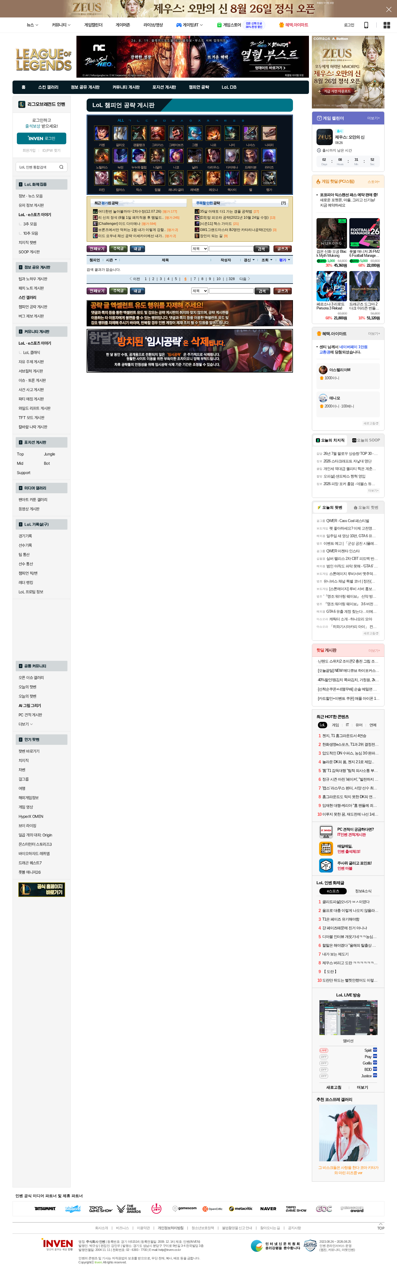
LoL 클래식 (31, 352)
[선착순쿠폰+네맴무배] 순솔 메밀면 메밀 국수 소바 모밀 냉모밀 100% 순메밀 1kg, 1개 (349, 689)
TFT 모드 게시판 (31, 417)
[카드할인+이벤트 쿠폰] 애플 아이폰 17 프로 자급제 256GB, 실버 (349, 698)
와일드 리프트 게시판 (34, 408)
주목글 (118, 248)
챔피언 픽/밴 (28, 573)
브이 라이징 (27, 825)
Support (24, 472)
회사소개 (101, 1228)
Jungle (49, 454)
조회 (265, 260)
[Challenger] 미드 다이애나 (119, 224)
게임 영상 (26, 807)
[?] (283, 203)
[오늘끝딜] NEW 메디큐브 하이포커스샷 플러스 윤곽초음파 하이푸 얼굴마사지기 (349, 670)
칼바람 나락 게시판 (33, 427)
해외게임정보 (28, 797)
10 (219, 279)
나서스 (250, 145)
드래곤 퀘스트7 (30, 863)
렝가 (269, 189)
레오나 (213, 189)
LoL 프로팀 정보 (31, 592)
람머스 (120, 189)
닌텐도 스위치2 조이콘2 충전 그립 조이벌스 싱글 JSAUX (349, 661)
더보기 (362, 1087)
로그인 (349, 25)
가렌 (102, 145)
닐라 (195, 167)
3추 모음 (30, 224)
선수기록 (25, 545)
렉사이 (232, 189)
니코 (176, 167)
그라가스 (157, 145)
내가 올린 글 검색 (137, 248)
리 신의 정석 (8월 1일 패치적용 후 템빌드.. (131, 218)
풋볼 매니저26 (30, 872)
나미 (232, 145)
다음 (242, 279)
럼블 (157, 189)
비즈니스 (122, 1228)
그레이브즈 (176, 145)
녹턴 (120, 167)
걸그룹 (23, 779)
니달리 (157, 167)
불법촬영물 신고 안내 (237, 1228)
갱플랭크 (139, 145)
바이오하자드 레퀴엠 (34, 853)
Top (20, 454)
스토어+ (374, 182)
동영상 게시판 (29, 509)
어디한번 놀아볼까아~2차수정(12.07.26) (129, 211)
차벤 (22, 770)
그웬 (195, 145)
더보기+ (373, 118)
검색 (61, 167)
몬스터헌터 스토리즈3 (35, 844)
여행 (22, 788)
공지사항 (294, 1228)
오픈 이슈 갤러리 (31, 677)
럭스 (139, 189)
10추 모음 (30, 233)
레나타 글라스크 (179, 189)
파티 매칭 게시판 (31, 399)
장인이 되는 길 (211, 236)
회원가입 (29, 150)
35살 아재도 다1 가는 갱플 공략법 (226, 211)
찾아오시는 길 (270, 1228)
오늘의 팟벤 (27, 696)
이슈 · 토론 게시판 (32, 380)
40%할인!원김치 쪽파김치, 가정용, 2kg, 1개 (349, 680)
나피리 (269, 145)
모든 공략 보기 (97, 248)
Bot (47, 463)
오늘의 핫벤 (27, 687)
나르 (213, 145)
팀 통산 (24, 554)
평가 (282, 260)
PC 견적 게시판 (30, 715)
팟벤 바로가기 (29, 751)
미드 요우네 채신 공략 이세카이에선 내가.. (131, 236)
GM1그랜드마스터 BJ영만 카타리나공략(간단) (235, 230)
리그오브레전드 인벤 (46, 104)
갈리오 (120, 145)
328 (232, 279)
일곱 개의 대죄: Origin (35, 835)
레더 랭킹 (26, 582)
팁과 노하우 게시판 (33, 279)
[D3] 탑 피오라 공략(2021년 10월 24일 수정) (234, 218)
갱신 (247, 260)
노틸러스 (102, 167)
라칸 (102, 189)
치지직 (23, 760)
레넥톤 (194, 189)
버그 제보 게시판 (31, 316)
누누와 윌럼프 (140, 167)
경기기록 (25, 536)
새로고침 (369, 423)
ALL (121, 120)
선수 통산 (26, 564)
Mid (20, 463)
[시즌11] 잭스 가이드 (216, 224)
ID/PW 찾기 (51, 150)
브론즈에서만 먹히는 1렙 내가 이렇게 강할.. (132, 230)
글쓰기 (282, 248)
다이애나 (232, 167)
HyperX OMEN (31, 816)
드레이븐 (250, 167)
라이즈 (269, 167)
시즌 (109, 260)
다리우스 (213, 167)
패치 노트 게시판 (31, 288)
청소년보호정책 (203, 1228)
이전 (136, 279)
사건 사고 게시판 (31, 389)
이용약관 (143, 1228)
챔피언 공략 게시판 (33, 307)
